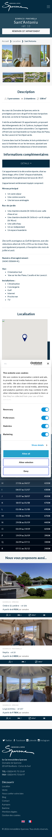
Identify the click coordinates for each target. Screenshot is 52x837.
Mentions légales (9, 811)
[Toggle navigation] (48, 6)
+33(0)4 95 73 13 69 (13, 771)
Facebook (20, 740)
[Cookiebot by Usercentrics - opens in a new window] (31, 363)
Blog (4, 797)
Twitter (8, 740)
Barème (5, 808)
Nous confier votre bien (12, 793)
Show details (38, 445)
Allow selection (26, 462)
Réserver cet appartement (26, 31)
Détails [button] (25, 163)
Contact (5, 800)
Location (6, 786)
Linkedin (33, 740)
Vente (4, 790)
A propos (6, 804)
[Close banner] (48, 363)
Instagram (44, 740)
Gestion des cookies (11, 815)
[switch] (45, 418)
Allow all (26, 454)
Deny (26, 471)
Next (46, 57)
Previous (5, 57)
